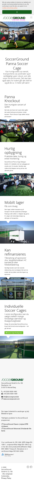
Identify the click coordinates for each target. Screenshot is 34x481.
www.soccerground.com (11, 399)
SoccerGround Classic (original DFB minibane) (14, 425)
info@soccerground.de (11, 397)
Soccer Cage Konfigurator (14, 333)
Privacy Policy (6, 478)
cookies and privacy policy (9, 8)
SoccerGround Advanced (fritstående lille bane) (16, 429)
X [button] (17, 12)
